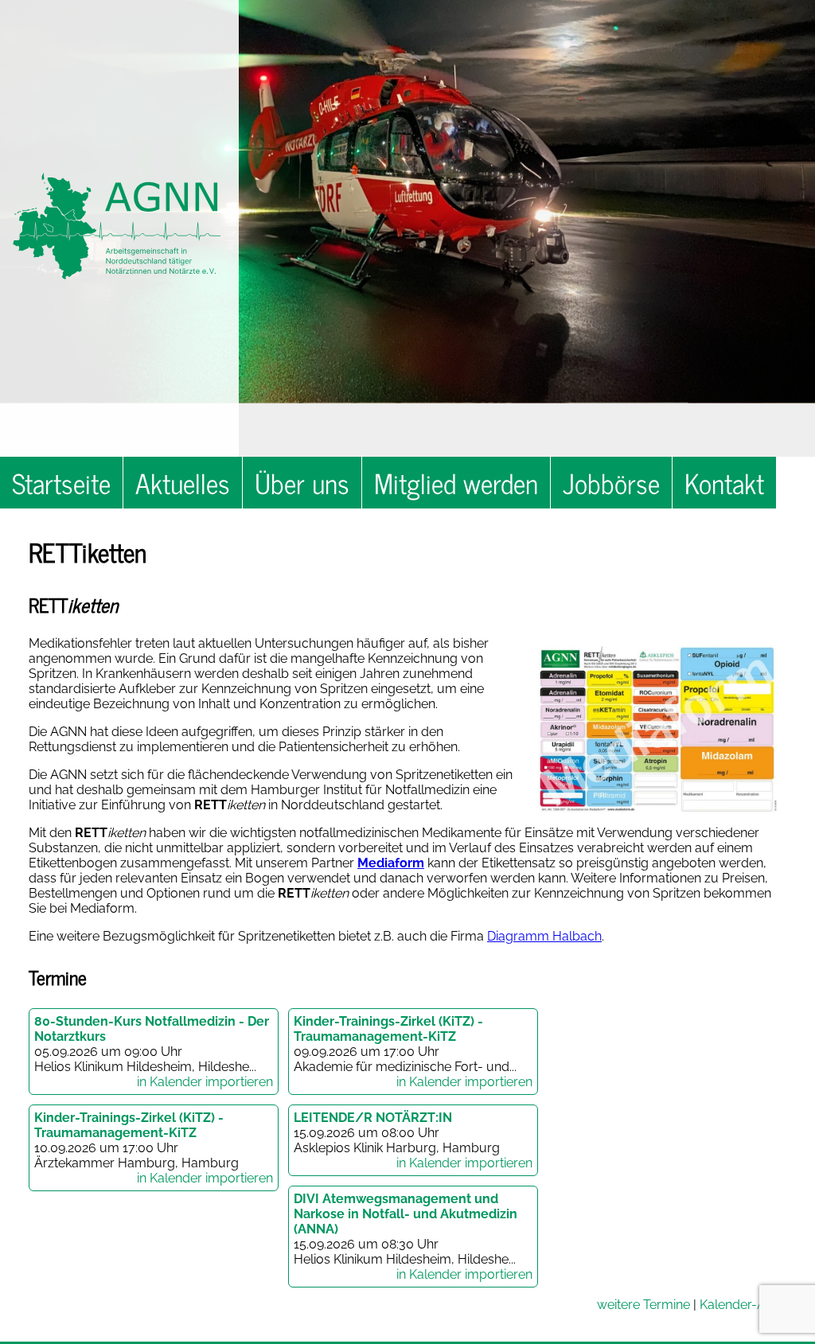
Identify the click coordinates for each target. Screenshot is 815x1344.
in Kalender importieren (205, 1081)
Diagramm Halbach (544, 936)
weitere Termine (643, 1304)
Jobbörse (611, 482)
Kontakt (724, 482)
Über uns (302, 482)
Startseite (61, 482)
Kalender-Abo (741, 1304)
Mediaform (390, 863)
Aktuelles (182, 482)
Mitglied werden (456, 482)
